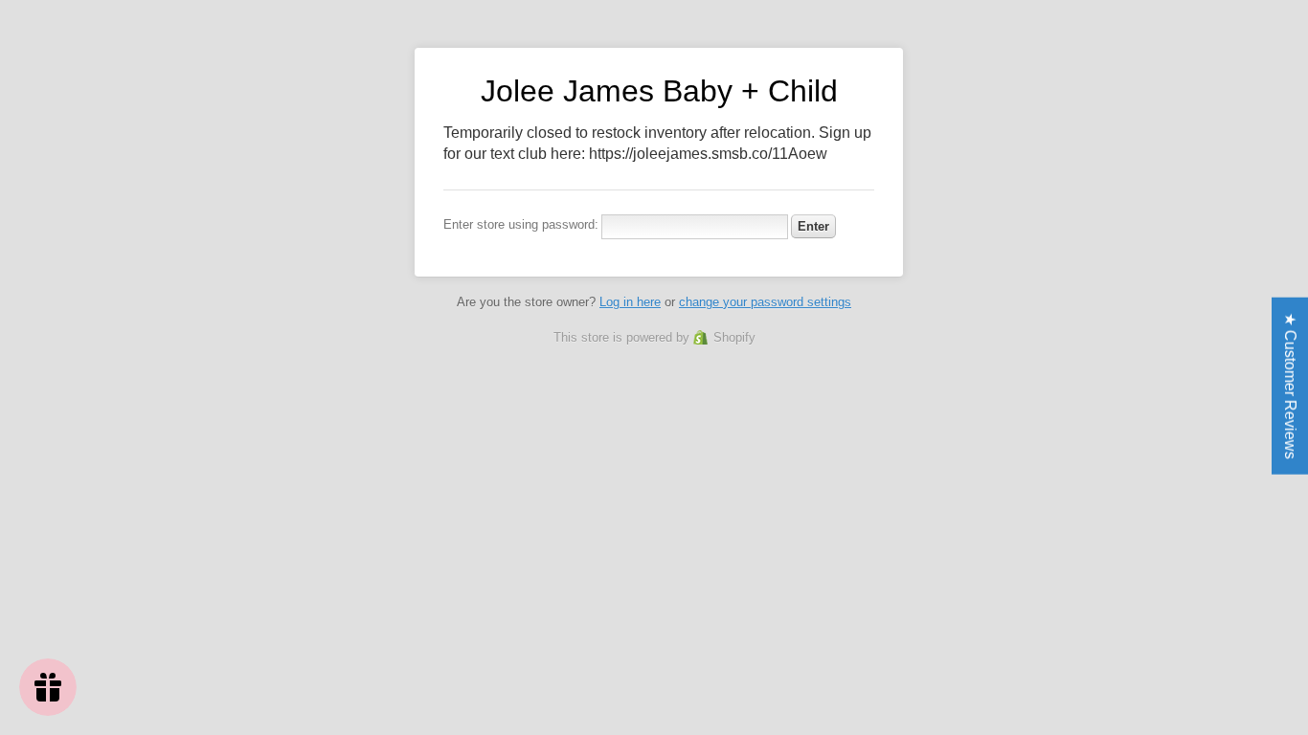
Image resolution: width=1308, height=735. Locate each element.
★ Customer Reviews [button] (1290, 386)
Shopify (734, 337)
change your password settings (765, 302)
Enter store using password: (520, 224)
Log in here (630, 302)
